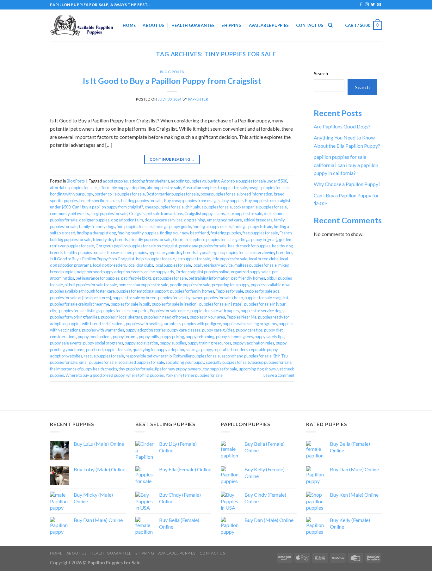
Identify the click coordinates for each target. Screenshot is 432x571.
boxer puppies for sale (220, 193)
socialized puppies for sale (141, 362)
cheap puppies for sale (164, 206)
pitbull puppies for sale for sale (91, 284)
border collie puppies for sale (120, 193)
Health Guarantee (192, 25)
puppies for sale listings (79, 310)
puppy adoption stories (146, 329)
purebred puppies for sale (108, 349)
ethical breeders (258, 219)
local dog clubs (140, 265)
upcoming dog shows (257, 368)
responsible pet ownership (149, 355)
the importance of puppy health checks (83, 368)
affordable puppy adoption (121, 187)
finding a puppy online (212, 226)
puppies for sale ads (262, 291)
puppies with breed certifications (95, 323)
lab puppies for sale (193, 258)
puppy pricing (172, 336)
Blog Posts (172, 72)
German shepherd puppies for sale (203, 239)
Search (321, 73)
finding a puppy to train (252, 226)
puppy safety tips (269, 336)
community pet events (69, 213)
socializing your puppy (185, 362)
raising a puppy (199, 349)
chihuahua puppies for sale (208, 206)
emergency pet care (224, 219)
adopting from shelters (149, 180)
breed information (256, 193)
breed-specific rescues (99, 200)
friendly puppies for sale (150, 239)
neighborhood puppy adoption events (110, 271)
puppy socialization (141, 342)
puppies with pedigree (201, 323)
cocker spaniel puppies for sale (260, 206)
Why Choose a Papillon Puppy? (347, 184)
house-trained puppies (127, 252)
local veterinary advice (213, 265)
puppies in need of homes (166, 317)
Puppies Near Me (241, 317)
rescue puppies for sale (104, 355)
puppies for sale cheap (223, 297)
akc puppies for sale (164, 187)
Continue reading (172, 159)
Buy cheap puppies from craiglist (192, 200)
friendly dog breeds (110, 239)
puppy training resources (209, 342)
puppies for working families (74, 317)
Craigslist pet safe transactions (156, 213)
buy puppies (233, 200)
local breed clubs (263, 258)
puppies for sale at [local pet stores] (80, 297)
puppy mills (149, 336)
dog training (194, 219)
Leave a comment (278, 375)
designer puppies (94, 219)
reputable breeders (230, 349)
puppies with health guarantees (153, 323)
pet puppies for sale (170, 278)
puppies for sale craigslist (266, 297)
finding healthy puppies (138, 232)
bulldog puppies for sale (142, 200)
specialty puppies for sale (228, 362)
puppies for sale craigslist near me (79, 304)
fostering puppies (226, 232)
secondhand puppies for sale (246, 355)
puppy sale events (66, 342)
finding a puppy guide (172, 226)
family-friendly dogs (97, 226)
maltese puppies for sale (255, 265)
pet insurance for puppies (98, 278)
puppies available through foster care (82, 291)
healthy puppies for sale (85, 252)
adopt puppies (115, 180)
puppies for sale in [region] (175, 304)
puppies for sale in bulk (130, 304)
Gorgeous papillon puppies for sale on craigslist (136, 245)
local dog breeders (109, 265)
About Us (153, 25)
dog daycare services (163, 219)
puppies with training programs (250, 323)
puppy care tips (249, 329)
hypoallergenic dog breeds (172, 252)
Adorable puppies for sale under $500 (254, 180)
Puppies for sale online (169, 310)
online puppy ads (159, 271)
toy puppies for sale (220, 368)
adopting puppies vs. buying (195, 180)
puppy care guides (218, 329)
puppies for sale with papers (214, 310)
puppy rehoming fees (234, 336)
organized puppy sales (250, 271)
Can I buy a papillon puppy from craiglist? (107, 206)
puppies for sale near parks (124, 310)
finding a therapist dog (96, 232)
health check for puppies (249, 245)
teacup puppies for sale (271, 362)
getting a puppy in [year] (256, 239)
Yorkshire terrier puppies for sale (194, 375)
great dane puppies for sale (202, 245)
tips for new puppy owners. (178, 368)
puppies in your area (207, 317)
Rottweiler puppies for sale (196, 355)
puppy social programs (103, 342)
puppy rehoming (200, 336)
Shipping (231, 25)
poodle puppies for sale (190, 284)
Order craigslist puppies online (202, 271)
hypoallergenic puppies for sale (224, 252)
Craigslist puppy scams (204, 213)
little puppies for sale (229, 258)
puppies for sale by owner (180, 297)
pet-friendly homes (248, 278)
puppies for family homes (192, 291)
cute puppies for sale (244, 213)
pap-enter (198, 99)
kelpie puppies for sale (155, 258)
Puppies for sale (229, 291)
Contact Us (310, 25)
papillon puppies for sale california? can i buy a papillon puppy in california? (346, 165)
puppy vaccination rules (253, 342)
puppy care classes (184, 329)
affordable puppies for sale (73, 187)
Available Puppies (269, 25)
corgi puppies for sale (108, 213)
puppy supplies (173, 342)
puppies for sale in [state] (221, 304)
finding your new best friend (184, 232)
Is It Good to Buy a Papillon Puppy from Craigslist (172, 80)
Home (129, 25)
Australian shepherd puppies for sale (215, 187)
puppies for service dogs (262, 310)
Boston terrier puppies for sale (172, 193)
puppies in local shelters (121, 317)
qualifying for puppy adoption (158, 349)
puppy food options (94, 336)
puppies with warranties (103, 329)
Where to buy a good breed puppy (95, 375)
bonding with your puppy (71, 193)
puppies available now (270, 284)
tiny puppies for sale (136, 368)
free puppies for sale (260, 232)
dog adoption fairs (127, 219)
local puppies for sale (173, 265)
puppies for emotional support (142, 291)
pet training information (209, 278)
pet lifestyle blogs (136, 278)
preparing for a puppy (230, 284)
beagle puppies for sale (269, 187)
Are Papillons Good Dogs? (342, 126)
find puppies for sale (134, 226)
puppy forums (125, 336)
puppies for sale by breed (135, 297)
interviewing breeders (273, 252)
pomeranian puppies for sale (143, 284)
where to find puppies (145, 375)
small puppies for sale (98, 362)
